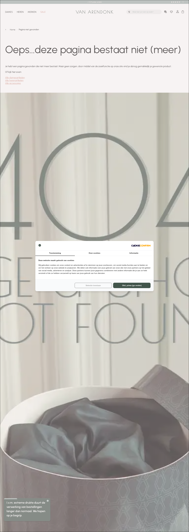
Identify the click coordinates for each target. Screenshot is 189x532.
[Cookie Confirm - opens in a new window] (141, 245)
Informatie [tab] (133, 253)
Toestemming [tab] (55, 253)
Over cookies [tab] (94, 253)
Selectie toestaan (93, 285)
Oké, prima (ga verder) (132, 285)
